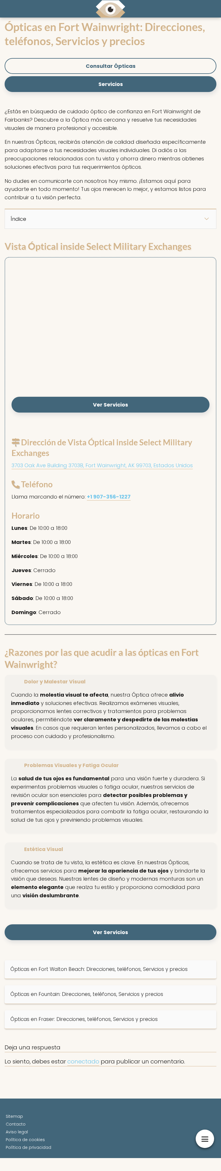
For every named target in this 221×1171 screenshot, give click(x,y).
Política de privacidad (28, 1147)
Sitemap (14, 1116)
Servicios (110, 84)
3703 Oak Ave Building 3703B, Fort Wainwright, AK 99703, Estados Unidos (102, 465)
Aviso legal (17, 1132)
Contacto (16, 1124)
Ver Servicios (110, 404)
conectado (83, 1061)
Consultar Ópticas (111, 66)
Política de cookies (25, 1140)
